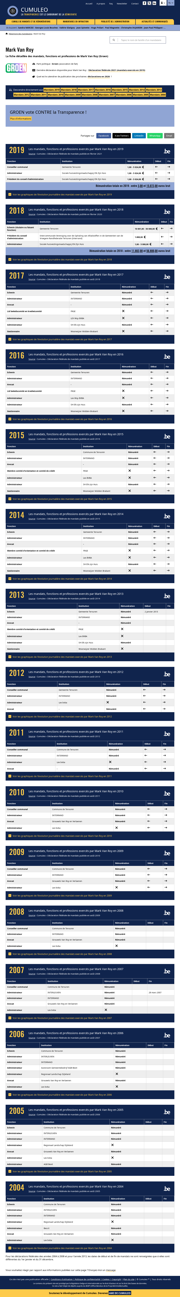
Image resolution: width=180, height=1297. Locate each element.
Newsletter (122, 3)
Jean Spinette (82, 27)
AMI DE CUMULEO (120, 1293)
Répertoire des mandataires (20, 34)
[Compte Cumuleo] (163, 3)
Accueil (89, 3)
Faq (111, 3)
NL (169, 3)
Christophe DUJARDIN (131, 27)
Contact (135, 3)
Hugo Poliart (97, 27)
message (111, 1270)
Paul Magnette (112, 27)
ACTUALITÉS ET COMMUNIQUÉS (155, 22)
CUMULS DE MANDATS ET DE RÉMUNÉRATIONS (31, 22)
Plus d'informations (20, 118)
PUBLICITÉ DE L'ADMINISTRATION (115, 22)
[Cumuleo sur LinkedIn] (155, 3)
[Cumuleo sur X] (150, 3)
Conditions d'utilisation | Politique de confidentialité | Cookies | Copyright (86, 1279)
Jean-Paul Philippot (153, 27)
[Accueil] (7, 34)
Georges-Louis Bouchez (46, 27)
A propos (101, 3)
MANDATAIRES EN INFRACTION (76, 22)
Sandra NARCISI (25, 27)
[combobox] (142, 40)
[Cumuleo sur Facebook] (145, 3)
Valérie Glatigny (67, 27)
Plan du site (128, 1279)
